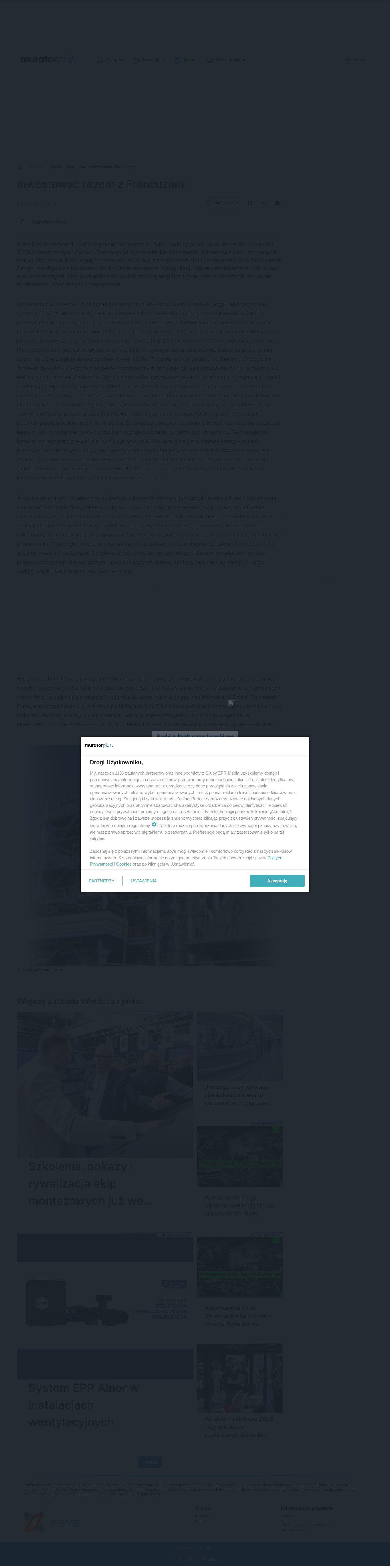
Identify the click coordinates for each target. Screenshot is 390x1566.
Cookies (124, 864)
